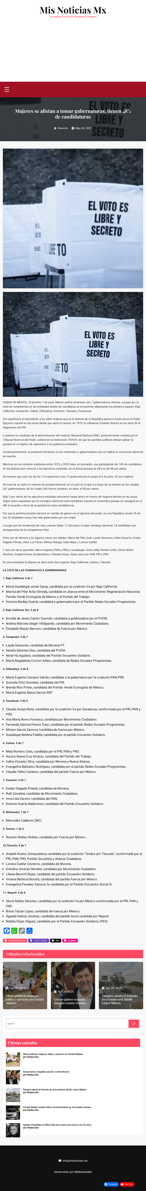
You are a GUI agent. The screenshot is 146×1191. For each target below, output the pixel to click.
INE (57, 940)
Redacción (63, 128)
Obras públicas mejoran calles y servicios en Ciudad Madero (25, 999)
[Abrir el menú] (7, 89)
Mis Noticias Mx (73, 10)
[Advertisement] (73, 53)
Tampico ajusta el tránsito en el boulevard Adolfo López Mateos (120, 999)
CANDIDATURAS (17, 940)
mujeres (72, 940)
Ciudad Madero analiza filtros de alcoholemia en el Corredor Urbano (57, 1107)
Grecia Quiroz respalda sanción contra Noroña (70, 1001)
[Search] (134, 1024)
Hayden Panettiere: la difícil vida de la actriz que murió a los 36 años (57, 1125)
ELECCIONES (40, 940)
